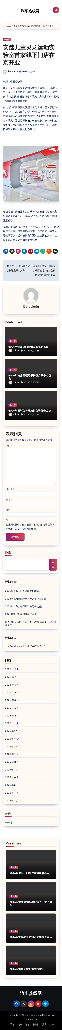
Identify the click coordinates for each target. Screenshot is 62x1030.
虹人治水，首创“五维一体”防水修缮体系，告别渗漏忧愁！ (30, 623)
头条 (19, 1024)
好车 (27, 1024)
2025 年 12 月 (12, 731)
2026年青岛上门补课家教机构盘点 (28, 347)
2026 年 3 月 (12, 708)
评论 (9, 445)
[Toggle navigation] (5, 10)
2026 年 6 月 (12, 684)
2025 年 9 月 (12, 754)
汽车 (44, 1024)
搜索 (8, 553)
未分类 (7, 39)
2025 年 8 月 (12, 762)
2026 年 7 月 (12, 677)
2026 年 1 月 (11, 723)
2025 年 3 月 (12, 800)
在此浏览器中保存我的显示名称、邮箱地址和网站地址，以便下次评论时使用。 (30, 526)
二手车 (11, 1024)
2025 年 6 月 (12, 777)
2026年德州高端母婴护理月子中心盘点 (25, 598)
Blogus (47, 1015)
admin (15, 71)
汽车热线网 (30, 11)
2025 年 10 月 (12, 746)
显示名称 (11, 489)
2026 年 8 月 (12, 669)
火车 (52, 1024)
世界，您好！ (44, 646)
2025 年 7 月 (12, 769)
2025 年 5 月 (12, 785)
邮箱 (9, 499)
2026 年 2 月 (12, 715)
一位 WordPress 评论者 (17, 646)
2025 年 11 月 (12, 738)
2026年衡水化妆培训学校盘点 (21, 614)
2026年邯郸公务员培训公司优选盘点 (29, 411)
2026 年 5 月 (12, 692)
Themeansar (30, 1019)
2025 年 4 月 (12, 792)
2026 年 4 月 (12, 700)
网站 (8, 510)
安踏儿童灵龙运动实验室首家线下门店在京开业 (29, 55)
